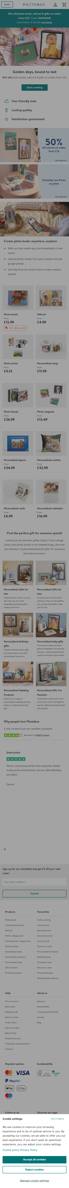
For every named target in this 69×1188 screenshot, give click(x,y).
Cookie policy (11, 1150)
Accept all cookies (34, 1159)
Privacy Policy (28, 1150)
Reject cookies (34, 1169)
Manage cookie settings (34, 1180)
